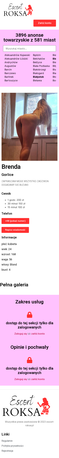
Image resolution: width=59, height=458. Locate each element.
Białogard (38, 73)
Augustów (10, 65)
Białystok (38, 76)
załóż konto (38, 333)
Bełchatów (39, 58)
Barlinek (9, 76)
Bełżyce (37, 62)
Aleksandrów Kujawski (17, 55)
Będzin (37, 55)
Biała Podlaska (41, 65)
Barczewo (10, 73)
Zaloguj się (20, 333)
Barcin (8, 69)
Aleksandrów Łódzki (16, 58)
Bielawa (37, 80)
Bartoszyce (11, 80)
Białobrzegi (39, 69)
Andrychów (11, 62)
